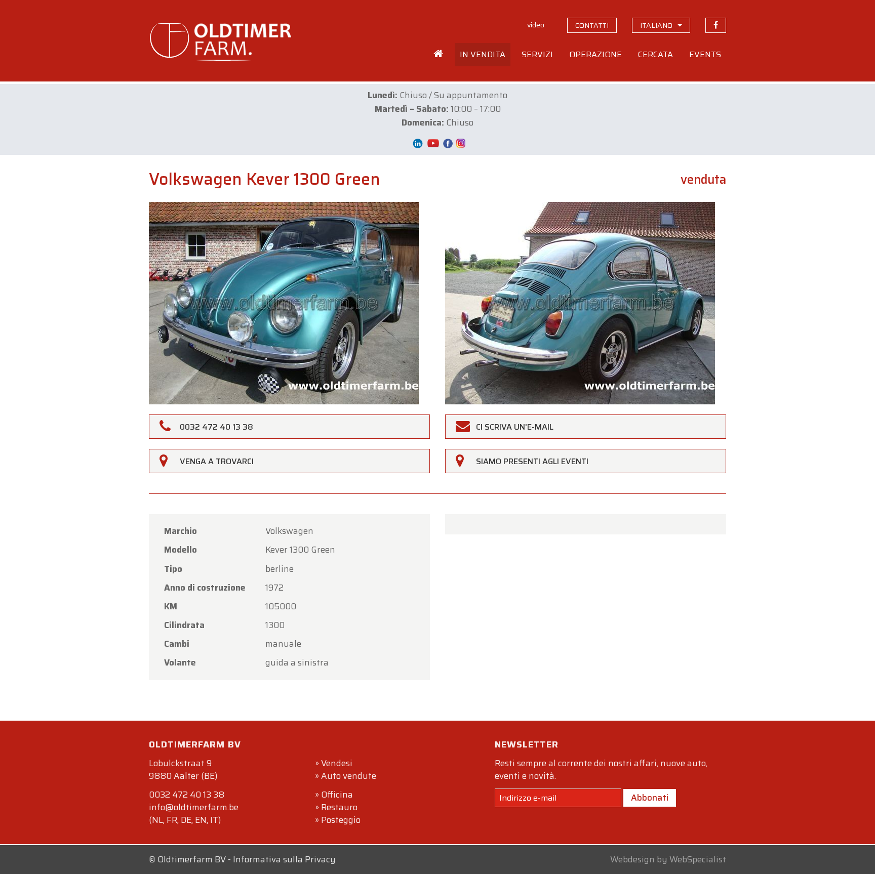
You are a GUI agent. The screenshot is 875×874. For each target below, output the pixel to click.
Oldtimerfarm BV (191, 859)
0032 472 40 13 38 (186, 794)
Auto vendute (348, 775)
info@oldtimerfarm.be (193, 807)
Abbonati (649, 797)
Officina (337, 794)
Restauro (339, 807)
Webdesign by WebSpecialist (668, 859)
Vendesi (336, 763)
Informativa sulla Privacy (284, 859)
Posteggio (341, 819)
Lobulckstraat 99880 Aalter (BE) (183, 769)
